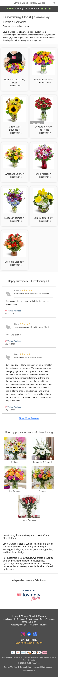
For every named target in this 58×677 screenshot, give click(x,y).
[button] (52, 670)
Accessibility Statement (43, 667)
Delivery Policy (29, 670)
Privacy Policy (25, 667)
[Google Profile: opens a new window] (35, 634)
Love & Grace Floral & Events (29, 3)
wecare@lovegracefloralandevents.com (29, 624)
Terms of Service (10, 667)
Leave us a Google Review (29, 642)
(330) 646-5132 (29, 622)
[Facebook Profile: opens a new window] (29, 634)
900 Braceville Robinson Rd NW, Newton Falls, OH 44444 (29, 619)
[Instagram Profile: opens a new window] (23, 634)
